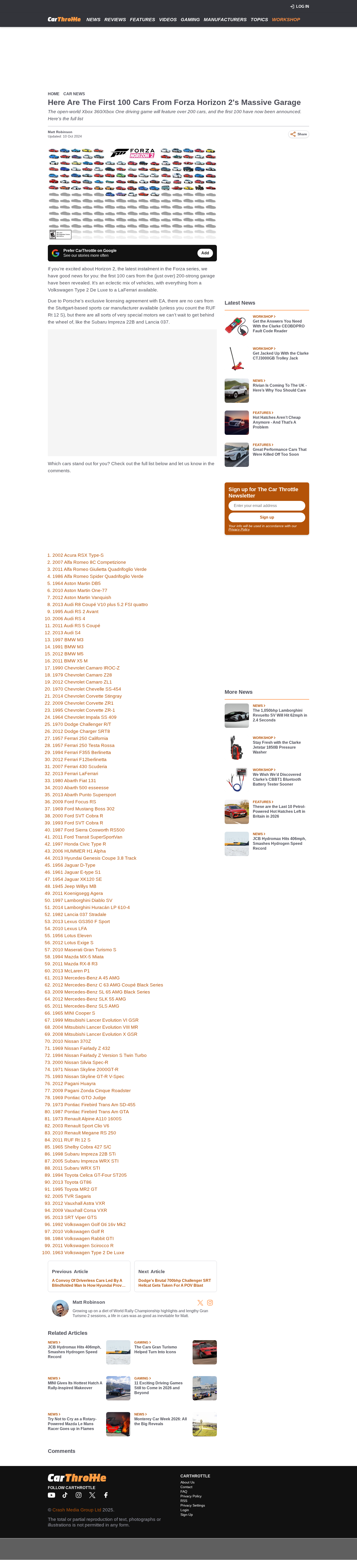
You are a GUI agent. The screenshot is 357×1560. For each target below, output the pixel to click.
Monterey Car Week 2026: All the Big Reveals (160, 1421)
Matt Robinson (60, 132)
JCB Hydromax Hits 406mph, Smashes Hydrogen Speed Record (74, 1352)
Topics (259, 19)
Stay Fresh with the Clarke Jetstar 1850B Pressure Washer (277, 747)
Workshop (286, 19)
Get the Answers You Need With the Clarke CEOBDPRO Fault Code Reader (279, 326)
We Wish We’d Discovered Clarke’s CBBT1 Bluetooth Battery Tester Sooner (277, 779)
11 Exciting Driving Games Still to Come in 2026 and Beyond (158, 1388)
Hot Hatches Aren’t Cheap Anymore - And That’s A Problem (277, 422)
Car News (74, 94)
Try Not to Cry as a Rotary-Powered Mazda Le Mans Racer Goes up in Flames (72, 1424)
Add (205, 253)
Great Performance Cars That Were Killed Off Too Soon (279, 451)
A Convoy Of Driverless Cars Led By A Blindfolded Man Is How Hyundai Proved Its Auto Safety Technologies (89, 1283)
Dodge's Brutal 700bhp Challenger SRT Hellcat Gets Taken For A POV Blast (174, 1282)
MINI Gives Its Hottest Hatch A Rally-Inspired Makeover (75, 1385)
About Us (187, 1482)
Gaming (190, 19)
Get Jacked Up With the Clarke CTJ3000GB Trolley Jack (281, 355)
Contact (186, 1487)
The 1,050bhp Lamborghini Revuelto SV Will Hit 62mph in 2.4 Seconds (280, 715)
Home (54, 94)
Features (142, 19)
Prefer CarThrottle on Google (90, 251)
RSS (183, 1500)
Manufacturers (225, 19)
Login (184, 1510)
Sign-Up (186, 1514)
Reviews (115, 19)
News (93, 19)
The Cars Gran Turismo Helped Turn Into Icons (155, 1349)
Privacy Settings (192, 1505)
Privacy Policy (239, 529)
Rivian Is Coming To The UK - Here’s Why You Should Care (280, 387)
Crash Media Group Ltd (76, 1509)
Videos (168, 19)
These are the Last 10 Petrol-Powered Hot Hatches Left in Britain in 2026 (279, 811)
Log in (302, 6)
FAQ (183, 1491)
